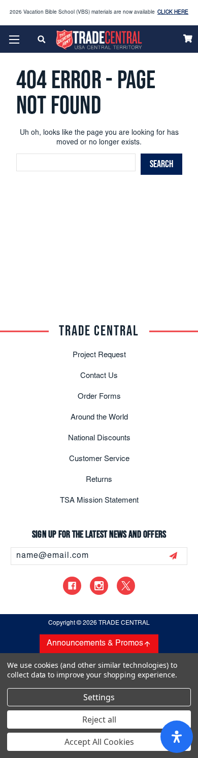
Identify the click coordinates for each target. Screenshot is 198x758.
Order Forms (99, 397)
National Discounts (99, 438)
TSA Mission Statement (99, 501)
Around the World (99, 418)
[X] (126, 586)
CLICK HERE (172, 12)
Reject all (99, 719)
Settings (99, 697)
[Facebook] (72, 586)
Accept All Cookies (99, 741)
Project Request (99, 355)
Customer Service (99, 459)
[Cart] (188, 38)
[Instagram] (99, 586)
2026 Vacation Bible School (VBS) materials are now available (99, 12)
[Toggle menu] (14, 39)
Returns (99, 480)
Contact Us (99, 376)
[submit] (173, 555)
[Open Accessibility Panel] (176, 737)
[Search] (42, 39)
